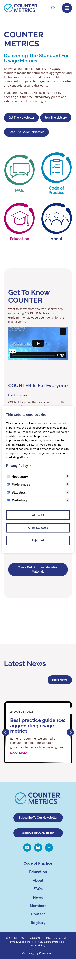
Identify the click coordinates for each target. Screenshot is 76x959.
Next (70, 732)
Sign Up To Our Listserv (38, 832)
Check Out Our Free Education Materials (38, 569)
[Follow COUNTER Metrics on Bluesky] (38, 847)
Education (30, 101)
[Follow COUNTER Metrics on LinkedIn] (27, 847)
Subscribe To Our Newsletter (38, 817)
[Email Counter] (49, 847)
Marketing (19, 500)
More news (59, 679)
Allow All (38, 514)
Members (38, 906)
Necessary (20, 476)
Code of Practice (38, 863)
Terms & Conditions (19, 941)
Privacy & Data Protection (49, 941)
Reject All (38, 540)
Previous (5, 732)
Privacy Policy (18, 465)
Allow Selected (38, 527)
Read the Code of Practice (26, 132)
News (38, 897)
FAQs (38, 889)
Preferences (21, 484)
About (38, 880)
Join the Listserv (56, 117)
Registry (38, 922)
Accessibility (38, 945)
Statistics (19, 492)
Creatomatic (46, 953)
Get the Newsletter (21, 117)
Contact (38, 914)
